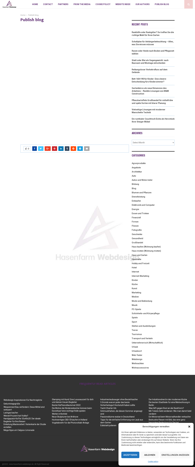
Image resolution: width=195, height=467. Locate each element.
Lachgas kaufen (11, 413)
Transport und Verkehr (142, 338)
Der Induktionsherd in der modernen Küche (168, 399)
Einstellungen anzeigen (175, 455)
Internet (135, 272)
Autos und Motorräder (142, 180)
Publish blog (162, 4)
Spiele (135, 317)
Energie (135, 209)
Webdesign (137, 359)
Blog (134, 188)
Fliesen (135, 226)
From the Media (82, 4)
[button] (189, 426)
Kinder (135, 280)
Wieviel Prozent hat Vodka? (16, 416)
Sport (134, 322)
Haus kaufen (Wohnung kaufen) (146, 247)
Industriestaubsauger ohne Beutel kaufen (119, 399)
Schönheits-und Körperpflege (146, 313)
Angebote (136, 167)
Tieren (135, 330)
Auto (134, 176)
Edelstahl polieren (108, 425)
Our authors (142, 4)
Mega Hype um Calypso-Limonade (19, 430)
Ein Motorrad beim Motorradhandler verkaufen (170, 417)
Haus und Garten (139, 255)
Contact (48, 4)
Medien (135, 297)
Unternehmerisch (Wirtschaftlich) (147, 343)
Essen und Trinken (140, 213)
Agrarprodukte (139, 163)
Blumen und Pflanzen (141, 192)
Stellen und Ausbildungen (144, 326)
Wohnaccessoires (140, 368)
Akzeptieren (130, 455)
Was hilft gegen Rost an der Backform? (166, 408)
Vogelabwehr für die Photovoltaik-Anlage (70, 423)
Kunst (134, 288)
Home (35, 4)
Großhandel (137, 242)
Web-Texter (137, 355)
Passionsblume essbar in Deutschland (117, 417)
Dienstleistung (138, 197)
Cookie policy (153, 462)
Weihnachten (138, 363)
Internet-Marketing (140, 276)
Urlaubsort (137, 351)
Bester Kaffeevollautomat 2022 (66, 405)
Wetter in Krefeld (59, 414)
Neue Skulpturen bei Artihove (65, 417)
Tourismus (137, 334)
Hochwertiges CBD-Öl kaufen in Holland (69, 420)
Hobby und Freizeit (140, 263)
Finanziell (136, 217)
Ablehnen (149, 455)
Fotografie (137, 230)
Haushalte (136, 259)
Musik (134, 305)
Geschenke (137, 234)
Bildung (135, 184)
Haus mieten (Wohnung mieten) (146, 251)
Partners (63, 4)
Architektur (137, 172)
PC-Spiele (136, 309)
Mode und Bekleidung (142, 301)
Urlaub (135, 347)
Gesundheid (137, 238)
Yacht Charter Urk (108, 408)
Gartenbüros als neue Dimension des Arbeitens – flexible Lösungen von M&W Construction (150, 91)
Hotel (134, 267)
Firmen (135, 222)
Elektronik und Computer (143, 205)
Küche (135, 284)
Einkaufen (136, 201)
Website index (122, 4)
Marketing (136, 292)
